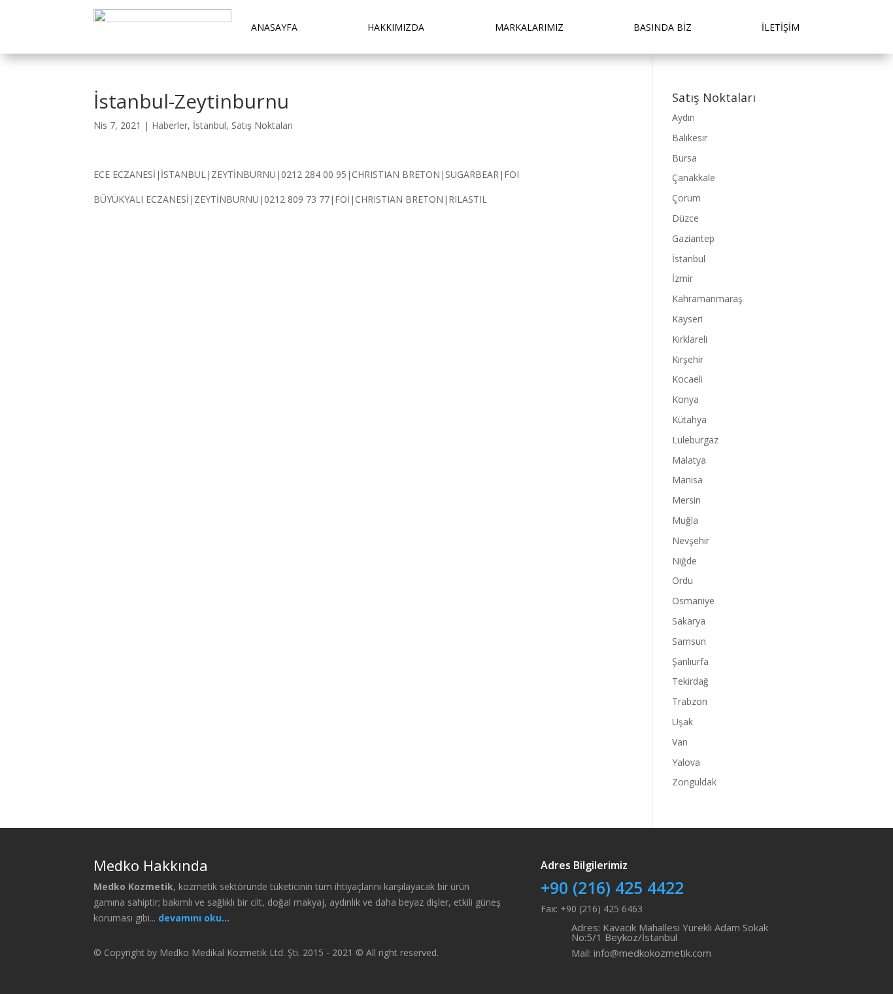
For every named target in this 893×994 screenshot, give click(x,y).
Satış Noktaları (262, 125)
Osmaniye (693, 600)
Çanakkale (693, 177)
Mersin (686, 500)
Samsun (689, 641)
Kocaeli (687, 379)
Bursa (684, 158)
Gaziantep (693, 238)
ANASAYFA (274, 27)
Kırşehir (687, 359)
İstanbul (209, 125)
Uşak (682, 721)
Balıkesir (689, 137)
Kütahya (689, 419)
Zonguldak (694, 782)
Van (680, 742)
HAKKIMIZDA (395, 27)
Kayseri (687, 319)
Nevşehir (690, 540)
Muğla (685, 520)
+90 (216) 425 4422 (612, 887)
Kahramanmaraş (707, 298)
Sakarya (688, 621)
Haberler (170, 125)
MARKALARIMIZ (529, 27)
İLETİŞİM (781, 27)
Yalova (686, 762)
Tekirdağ (690, 681)
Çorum (686, 198)
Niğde (684, 561)
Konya (685, 399)
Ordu (682, 580)
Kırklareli (689, 339)
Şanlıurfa (690, 661)
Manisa (687, 479)
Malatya (689, 460)
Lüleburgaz (695, 440)
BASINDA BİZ (662, 27)
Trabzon (689, 701)
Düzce (685, 218)
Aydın (683, 117)
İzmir (682, 278)
